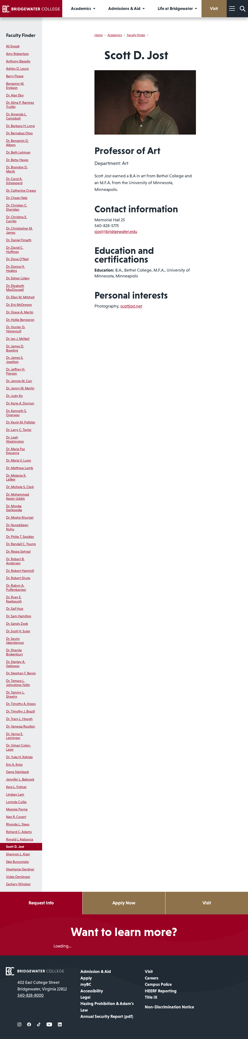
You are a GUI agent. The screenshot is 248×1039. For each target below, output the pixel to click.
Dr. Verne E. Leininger (14, 736)
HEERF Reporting (161, 990)
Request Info (41, 902)
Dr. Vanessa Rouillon (20, 726)
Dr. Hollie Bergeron (20, 320)
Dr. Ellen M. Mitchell (20, 297)
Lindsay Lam (15, 794)
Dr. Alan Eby (15, 95)
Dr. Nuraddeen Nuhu (17, 527)
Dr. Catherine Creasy (21, 190)
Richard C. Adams (19, 832)
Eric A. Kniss (14, 764)
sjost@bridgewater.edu (115, 231)
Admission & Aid (95, 971)
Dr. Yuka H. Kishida (19, 757)
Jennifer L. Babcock (20, 779)
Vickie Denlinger (18, 877)
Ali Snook (12, 46)
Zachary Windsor (18, 884)
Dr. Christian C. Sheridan (16, 207)
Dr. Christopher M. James (19, 230)
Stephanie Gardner (20, 869)
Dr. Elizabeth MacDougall (15, 288)
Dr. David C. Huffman (14, 250)
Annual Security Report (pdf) (106, 1016)
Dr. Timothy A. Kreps (21, 704)
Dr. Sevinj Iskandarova (15, 641)
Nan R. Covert (16, 817)
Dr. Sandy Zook (17, 624)
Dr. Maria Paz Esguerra (15, 451)
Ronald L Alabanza (19, 839)
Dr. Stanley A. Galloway (15, 664)
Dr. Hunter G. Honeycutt (15, 329)
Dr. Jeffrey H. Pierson (15, 371)
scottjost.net (131, 306)
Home (98, 35)
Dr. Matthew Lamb (19, 468)
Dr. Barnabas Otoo (19, 133)
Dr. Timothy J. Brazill (20, 711)
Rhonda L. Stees (17, 824)
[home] (31, 8)
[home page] (35, 971)
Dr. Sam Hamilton (18, 616)
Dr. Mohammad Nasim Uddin (17, 496)
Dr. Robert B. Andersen (15, 561)
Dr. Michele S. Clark (20, 487)
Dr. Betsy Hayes (17, 160)
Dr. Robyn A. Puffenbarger (16, 588)
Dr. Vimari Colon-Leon (18, 747)
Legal (85, 997)
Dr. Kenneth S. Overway (16, 413)
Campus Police (158, 984)
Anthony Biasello (18, 61)
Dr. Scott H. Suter (18, 631)
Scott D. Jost (15, 847)
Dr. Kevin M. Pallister (20, 422)
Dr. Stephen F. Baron (21, 673)
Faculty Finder (20, 35)
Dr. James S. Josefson (14, 360)
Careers (151, 978)
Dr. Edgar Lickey (18, 278)
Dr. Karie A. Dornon (20, 403)
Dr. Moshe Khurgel (19, 517)
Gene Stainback (17, 772)
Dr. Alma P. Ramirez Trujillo (20, 105)
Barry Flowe (14, 76)
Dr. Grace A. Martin (19, 312)
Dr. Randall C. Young (21, 544)
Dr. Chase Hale (16, 198)
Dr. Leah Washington (15, 439)
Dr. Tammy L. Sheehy (15, 694)
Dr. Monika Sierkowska (14, 508)
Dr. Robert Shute (18, 578)
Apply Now (123, 902)
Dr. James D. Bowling (15, 348)
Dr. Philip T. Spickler (20, 537)
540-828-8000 (30, 995)
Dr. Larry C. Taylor (18, 430)
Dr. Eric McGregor (19, 305)
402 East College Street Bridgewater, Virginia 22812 (42, 985)
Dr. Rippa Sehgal (18, 551)
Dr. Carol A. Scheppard (14, 181)
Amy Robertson (17, 54)
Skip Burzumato (17, 862)
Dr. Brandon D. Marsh (17, 169)
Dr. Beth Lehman (18, 152)
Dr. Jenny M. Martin (20, 388)
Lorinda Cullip (16, 802)
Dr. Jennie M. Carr (19, 381)
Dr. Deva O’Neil (17, 259)
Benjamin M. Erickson (15, 86)
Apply (86, 978)
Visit (206, 902)
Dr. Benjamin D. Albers (17, 143)
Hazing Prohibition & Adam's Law (107, 1006)
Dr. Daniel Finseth (18, 240)
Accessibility (91, 990)
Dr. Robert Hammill (20, 571)
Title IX (151, 997)
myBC (85, 984)
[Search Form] (242, 8)
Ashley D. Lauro (17, 68)
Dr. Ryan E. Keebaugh (14, 599)
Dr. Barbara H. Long (20, 126)
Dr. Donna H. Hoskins (15, 269)
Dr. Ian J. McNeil (17, 339)
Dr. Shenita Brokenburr (14, 652)
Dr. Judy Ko (14, 396)
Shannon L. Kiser (18, 854)
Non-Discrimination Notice (169, 1007)
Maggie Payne (17, 809)
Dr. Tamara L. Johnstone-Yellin (18, 683)
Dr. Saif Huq (14, 608)
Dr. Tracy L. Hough (19, 719)
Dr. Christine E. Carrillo (16, 219)
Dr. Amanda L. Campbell (16, 116)
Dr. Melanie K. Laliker (16, 477)
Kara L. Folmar (16, 787)
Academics (115, 35)
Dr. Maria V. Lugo (18, 460)
